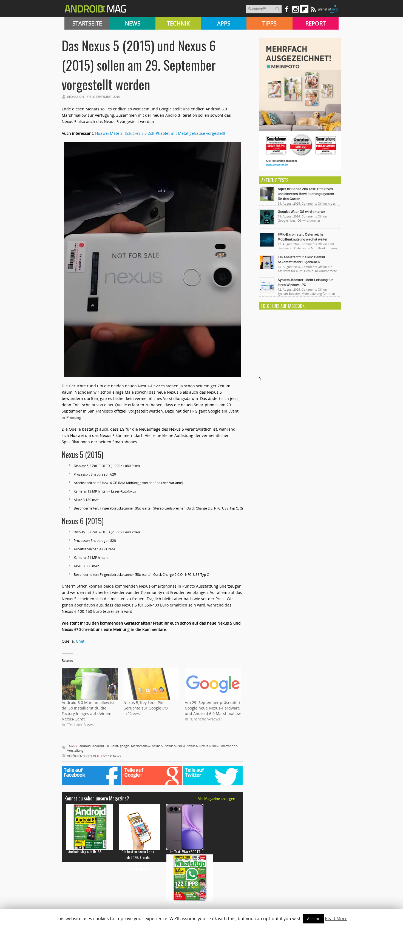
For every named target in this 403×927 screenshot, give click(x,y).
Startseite (87, 23)
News (132, 23)
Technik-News (111, 756)
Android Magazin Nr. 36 (84, 851)
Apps (223, 23)
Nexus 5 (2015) (174, 746)
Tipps (269, 23)
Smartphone (228, 746)
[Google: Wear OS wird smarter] (266, 223)
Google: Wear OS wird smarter (301, 212)
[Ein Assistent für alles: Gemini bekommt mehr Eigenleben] (266, 268)
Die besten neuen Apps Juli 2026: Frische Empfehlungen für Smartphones (137, 860)
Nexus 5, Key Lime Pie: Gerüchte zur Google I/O (145, 705)
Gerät (114, 746)
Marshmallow (140, 746)
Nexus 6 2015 (208, 746)
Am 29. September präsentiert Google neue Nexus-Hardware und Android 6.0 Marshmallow (213, 708)
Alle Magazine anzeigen (216, 798)
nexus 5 (157, 746)
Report (315, 23)
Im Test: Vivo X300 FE (185, 851)
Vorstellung (75, 750)
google (124, 746)
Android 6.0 (100, 746)
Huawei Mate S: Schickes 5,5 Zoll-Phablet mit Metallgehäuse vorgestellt (160, 133)
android (85, 746)
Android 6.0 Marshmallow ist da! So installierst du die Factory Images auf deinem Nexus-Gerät (88, 711)
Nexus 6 (192, 746)
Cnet (80, 641)
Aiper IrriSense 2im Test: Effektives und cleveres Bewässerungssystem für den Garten (306, 194)
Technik (178, 23)
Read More (336, 918)
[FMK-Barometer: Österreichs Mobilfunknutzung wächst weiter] (266, 246)
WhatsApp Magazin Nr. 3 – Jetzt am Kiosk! (185, 905)
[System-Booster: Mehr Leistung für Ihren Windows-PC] (266, 291)
